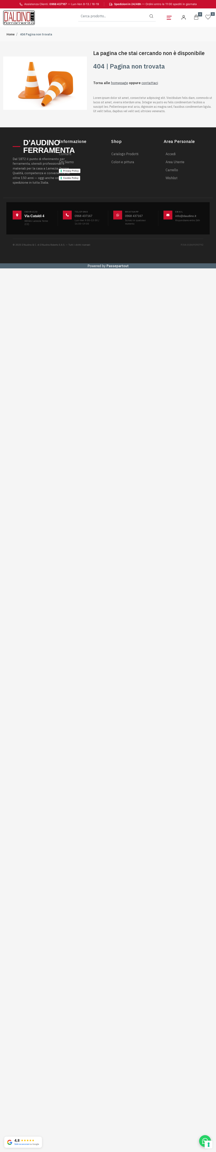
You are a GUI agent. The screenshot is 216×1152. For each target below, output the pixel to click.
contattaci (150, 83)
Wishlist (171, 178)
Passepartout (118, 266)
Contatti (65, 154)
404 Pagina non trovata (36, 34)
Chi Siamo (66, 162)
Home (11, 34)
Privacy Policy (71, 170)
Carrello (172, 170)
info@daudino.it (185, 216)
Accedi (171, 154)
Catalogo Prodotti (124, 154)
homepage (119, 83)
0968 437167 (83, 216)
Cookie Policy (70, 177)
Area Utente (175, 162)
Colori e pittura (122, 162)
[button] (151, 16)
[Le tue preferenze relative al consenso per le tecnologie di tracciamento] (209, 1145)
